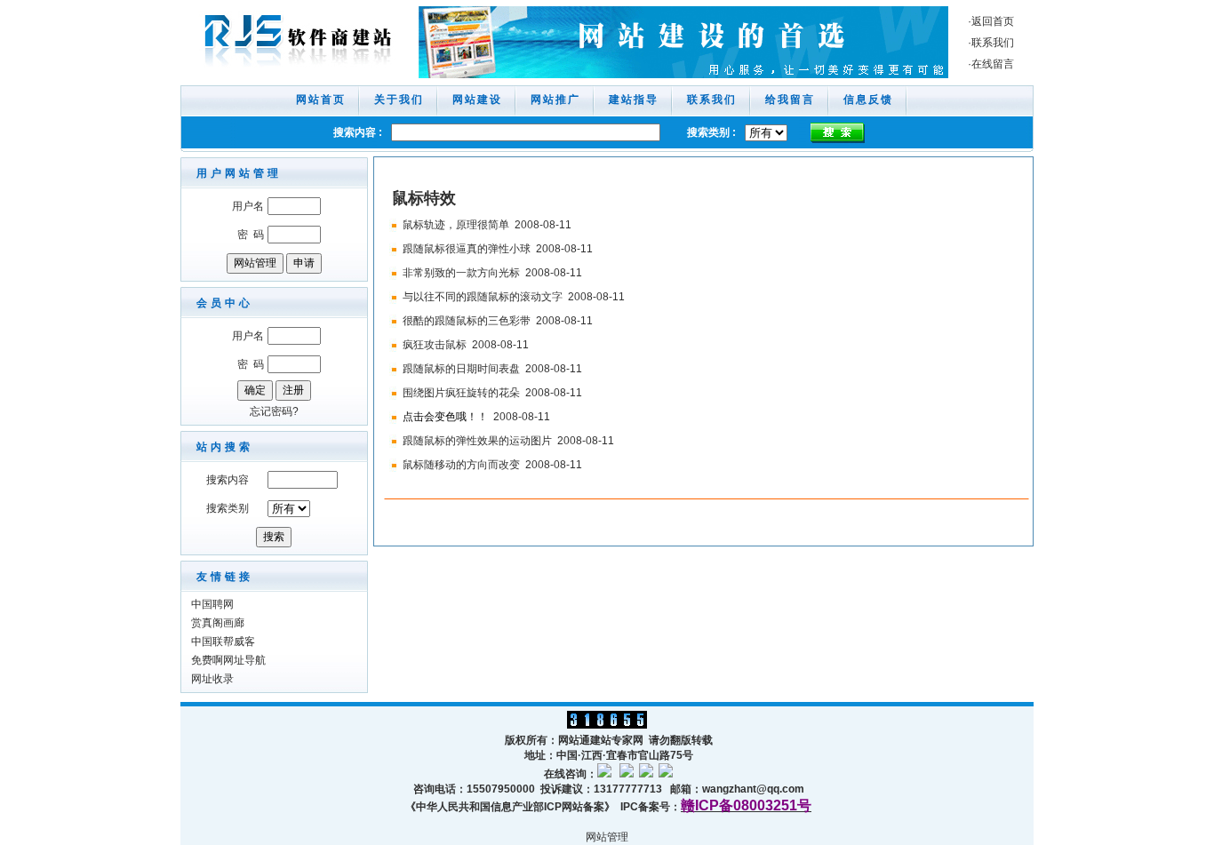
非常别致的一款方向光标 (461, 273)
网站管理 (607, 837)
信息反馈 (868, 99)
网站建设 (477, 99)
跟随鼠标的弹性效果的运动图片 (477, 440)
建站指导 (634, 99)
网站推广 (555, 99)
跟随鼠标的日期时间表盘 (461, 369)
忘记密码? (274, 411)
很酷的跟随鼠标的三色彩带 (467, 321)
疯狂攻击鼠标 (435, 345)
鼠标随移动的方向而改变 (461, 464)
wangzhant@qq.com (753, 789)
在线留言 (992, 64)
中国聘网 (212, 604)
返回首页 (992, 21)
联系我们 (992, 42)
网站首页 (321, 99)
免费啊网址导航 (228, 660)
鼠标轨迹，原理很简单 (456, 225)
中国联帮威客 (223, 641)
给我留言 (790, 99)
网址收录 (212, 679)
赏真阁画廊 (217, 623)
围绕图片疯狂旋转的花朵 (461, 393)
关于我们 (399, 99)
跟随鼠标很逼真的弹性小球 (467, 249)
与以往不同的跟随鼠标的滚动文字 (483, 297)
